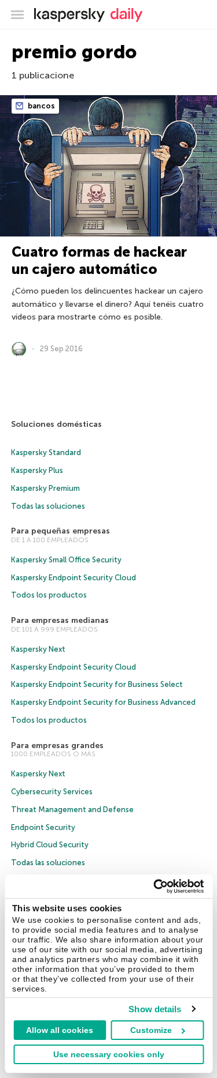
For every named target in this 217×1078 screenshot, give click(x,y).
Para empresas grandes (57, 745)
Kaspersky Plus (37, 470)
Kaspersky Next (38, 649)
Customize (151, 1030)
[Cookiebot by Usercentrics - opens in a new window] (154, 886)
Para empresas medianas (60, 620)
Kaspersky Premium (45, 488)
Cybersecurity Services (52, 791)
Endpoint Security (43, 827)
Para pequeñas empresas (60, 531)
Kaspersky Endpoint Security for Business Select (97, 684)
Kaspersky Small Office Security (66, 559)
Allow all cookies (59, 1030)
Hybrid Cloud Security (50, 844)
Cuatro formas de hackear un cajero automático (99, 260)
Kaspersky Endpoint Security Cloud (73, 577)
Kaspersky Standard (46, 452)
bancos (40, 106)
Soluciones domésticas (56, 424)
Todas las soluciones (48, 506)
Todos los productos (49, 595)
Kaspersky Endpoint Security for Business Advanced (103, 702)
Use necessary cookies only (108, 1054)
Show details (154, 1009)
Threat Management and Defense (72, 809)
